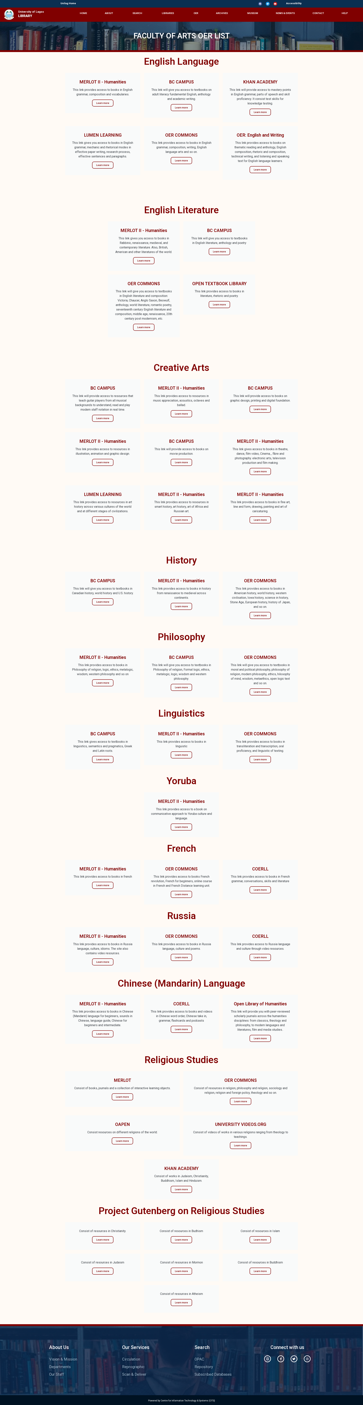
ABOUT (109, 13)
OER (196, 13)
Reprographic (133, 1367)
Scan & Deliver (134, 1374)
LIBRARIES (168, 13)
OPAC (199, 1359)
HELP (345, 13)
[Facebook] (260, 4)
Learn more (102, 103)
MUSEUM (252, 13)
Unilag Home (68, 3)
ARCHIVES (222, 13)
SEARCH (137, 13)
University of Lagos (31, 11)
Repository (204, 1367)
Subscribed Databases (213, 1374)
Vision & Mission (63, 1359)
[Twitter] (268, 4)
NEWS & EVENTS (285, 13)
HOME (83, 13)
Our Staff (56, 1374)
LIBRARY (25, 16)
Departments (60, 1367)
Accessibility (294, 3)
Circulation (131, 1359)
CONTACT (318, 13)
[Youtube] (275, 4)
